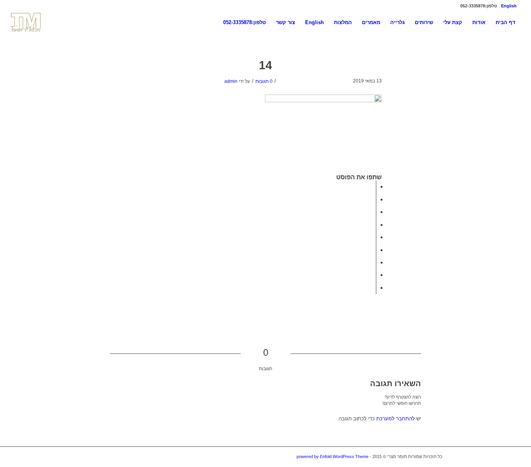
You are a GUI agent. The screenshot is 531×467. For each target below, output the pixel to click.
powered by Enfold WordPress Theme (333, 456)
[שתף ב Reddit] (373, 274)
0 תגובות (263, 81)
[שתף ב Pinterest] (373, 224)
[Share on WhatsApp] (373, 211)
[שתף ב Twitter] (373, 199)
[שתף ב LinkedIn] (373, 237)
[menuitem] (511, 6)
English (509, 5)
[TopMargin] (26, 22)
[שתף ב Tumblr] (373, 250)
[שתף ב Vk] (373, 262)
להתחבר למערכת (395, 419)
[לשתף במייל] (373, 287)
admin (231, 81)
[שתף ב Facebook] (373, 186)
